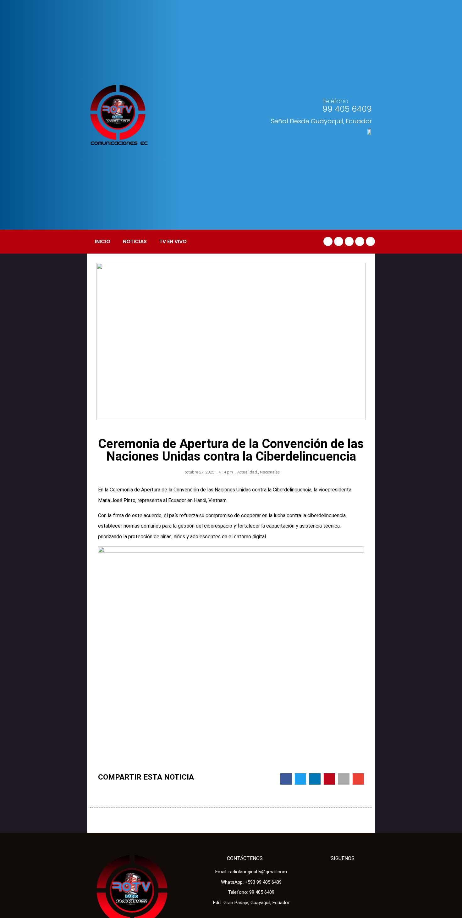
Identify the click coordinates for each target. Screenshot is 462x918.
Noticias (135, 241)
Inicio (102, 241)
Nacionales (270, 472)
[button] (286, 779)
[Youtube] (359, 241)
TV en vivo (173, 241)
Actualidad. (247, 472)
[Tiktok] (349, 241)
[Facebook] (328, 241)
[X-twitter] (338, 241)
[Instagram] (370, 241)
